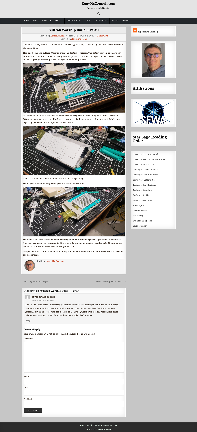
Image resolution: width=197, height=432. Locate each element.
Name (27, 376)
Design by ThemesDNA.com (98, 429)
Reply (27, 320)
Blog (35, 21)
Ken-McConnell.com (98, 3)
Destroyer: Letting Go (144, 180)
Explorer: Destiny (141, 195)
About (115, 21)
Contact (126, 21)
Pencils (58, 21)
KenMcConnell (57, 36)
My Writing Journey (148, 31)
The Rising (138, 215)
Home (26, 21)
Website (28, 398)
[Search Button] (98, 13)
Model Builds (73, 21)
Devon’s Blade (140, 210)
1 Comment (102, 36)
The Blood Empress (142, 220)
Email (27, 387)
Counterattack (140, 225)
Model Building (79, 39)
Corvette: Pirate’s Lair (144, 164)
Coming (88, 21)
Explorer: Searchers (142, 190)
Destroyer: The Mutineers (145, 174)
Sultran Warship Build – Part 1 (74, 30)
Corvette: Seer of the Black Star (149, 159)
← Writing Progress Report (35, 281)
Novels (45, 21)
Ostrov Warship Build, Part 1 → (110, 281)
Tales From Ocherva (143, 200)
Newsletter (101, 21)
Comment (29, 338)
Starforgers (138, 205)
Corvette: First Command (145, 154)
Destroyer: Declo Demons (145, 169)
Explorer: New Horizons (144, 185)
